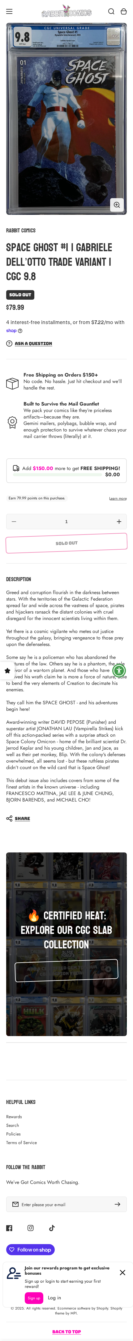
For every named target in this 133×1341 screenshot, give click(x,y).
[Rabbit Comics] (66, 11)
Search (12, 1125)
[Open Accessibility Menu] (119, 670)
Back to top (66, 1332)
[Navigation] (9, 11)
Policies (13, 1134)
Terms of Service (21, 1142)
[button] (63, 818)
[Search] (111, 11)
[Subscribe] (119, 1204)
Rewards (14, 1116)
